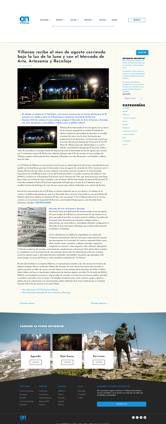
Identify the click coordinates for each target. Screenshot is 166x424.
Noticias (102, 20)
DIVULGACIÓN (126, 128)
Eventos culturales (128, 134)
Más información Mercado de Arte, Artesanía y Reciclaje (46, 293)
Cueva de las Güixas (129, 118)
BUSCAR (142, 53)
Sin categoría (127, 141)
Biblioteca (126, 114)
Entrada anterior (26, 303)
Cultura (73, 20)
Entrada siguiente (100, 303)
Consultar (35, 362)
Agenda (114, 20)
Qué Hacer (44, 20)
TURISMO (125, 144)
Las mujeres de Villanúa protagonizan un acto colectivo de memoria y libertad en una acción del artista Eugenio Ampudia (133, 86)
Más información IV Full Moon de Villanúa (40, 290)
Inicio (53, 26)
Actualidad (126, 108)
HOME (124, 137)
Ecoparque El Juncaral (130, 131)
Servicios (88, 20)
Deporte (59, 20)
